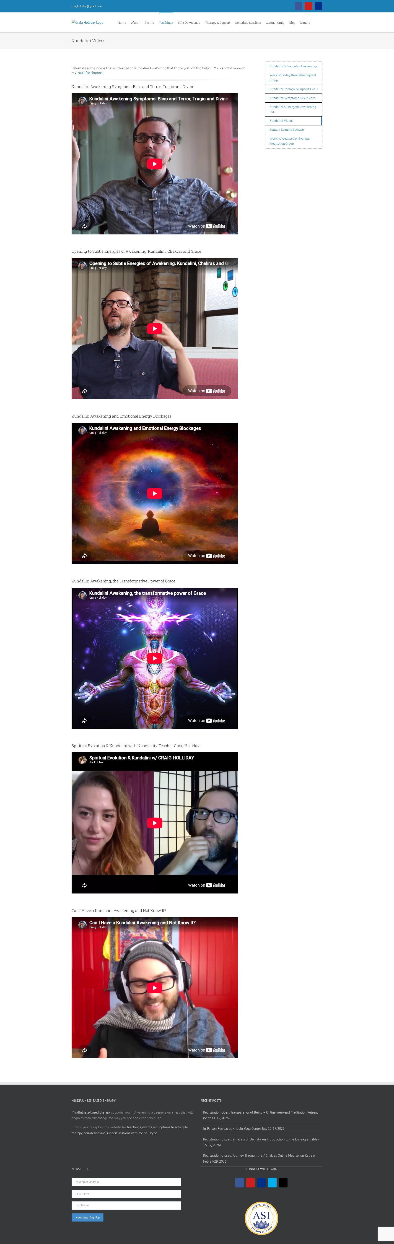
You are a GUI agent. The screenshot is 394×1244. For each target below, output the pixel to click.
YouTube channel (90, 72)
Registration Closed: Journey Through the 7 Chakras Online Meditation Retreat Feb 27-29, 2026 (259, 1158)
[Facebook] (239, 1182)
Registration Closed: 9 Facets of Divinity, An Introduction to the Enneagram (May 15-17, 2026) (261, 1142)
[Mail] (283, 1182)
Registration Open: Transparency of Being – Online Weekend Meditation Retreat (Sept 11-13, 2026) (260, 1115)
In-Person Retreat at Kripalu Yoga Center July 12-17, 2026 (244, 1128)
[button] (316, 22)
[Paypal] (261, 1182)
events (147, 1127)
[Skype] (272, 1182)
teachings (134, 1127)
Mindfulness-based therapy (91, 1112)
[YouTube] (250, 1182)
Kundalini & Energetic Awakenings (293, 66)
